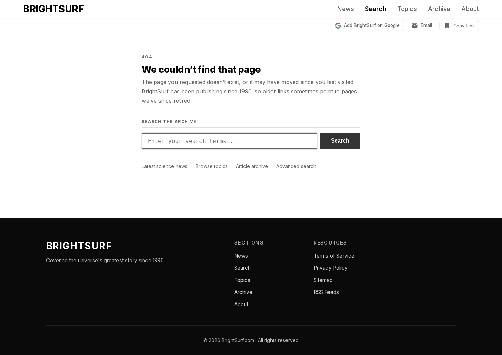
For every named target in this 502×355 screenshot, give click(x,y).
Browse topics (212, 166)
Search (375, 9)
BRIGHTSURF (53, 9)
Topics (407, 9)
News (345, 9)
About (470, 9)
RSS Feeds (326, 292)
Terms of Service (333, 256)
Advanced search (296, 166)
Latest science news (164, 166)
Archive (439, 9)
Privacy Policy (330, 268)
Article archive (252, 166)
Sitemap (323, 280)
